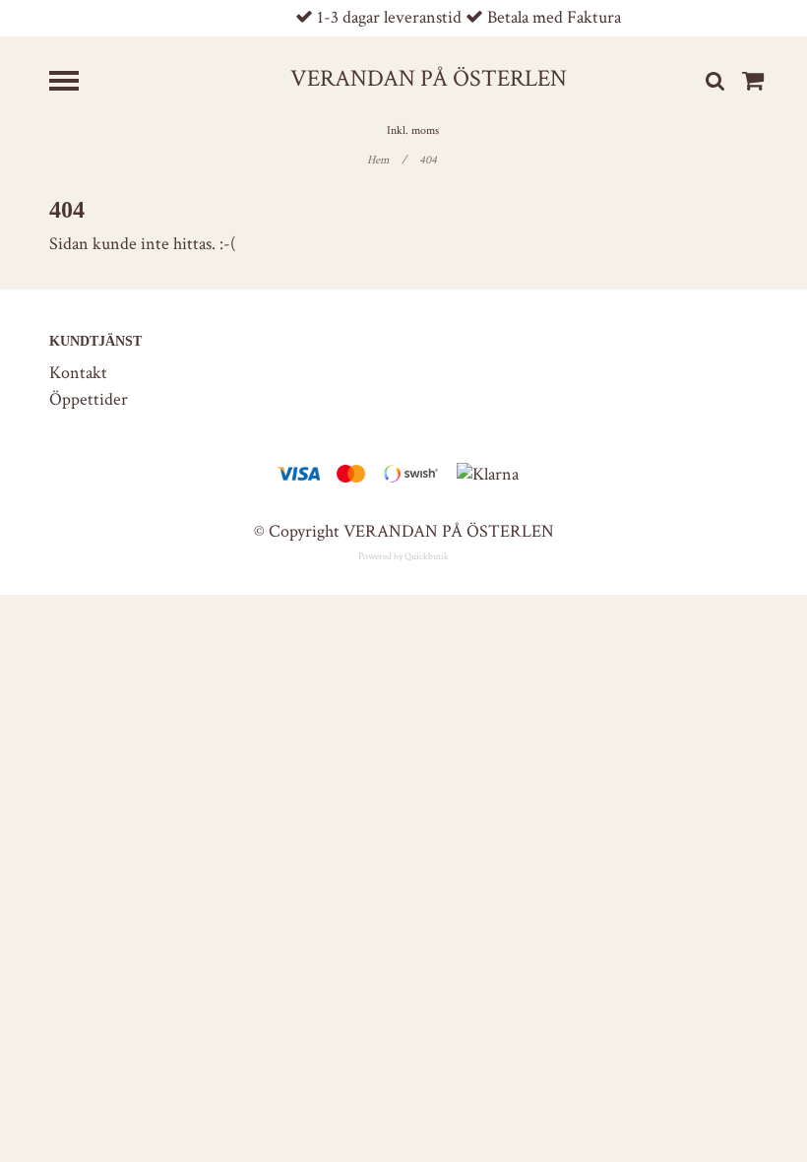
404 (429, 160)
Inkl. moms (413, 130)
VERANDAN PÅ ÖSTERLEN (428, 78)
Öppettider (88, 399)
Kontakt (78, 372)
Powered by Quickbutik (403, 556)
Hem (386, 160)
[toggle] (73, 83)
